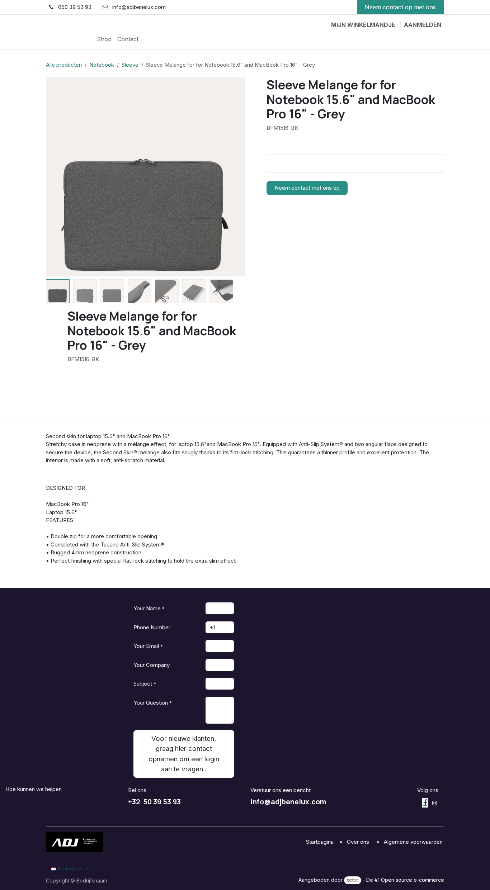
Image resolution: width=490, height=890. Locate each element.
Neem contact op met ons (400, 7)
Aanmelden (422, 24)
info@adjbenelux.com (288, 801)
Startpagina (320, 841)
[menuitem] (104, 39)
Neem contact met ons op (307, 187)
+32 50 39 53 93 (154, 801)
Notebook (101, 64)
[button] (56, 177)
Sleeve (130, 64)
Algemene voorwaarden (414, 841)
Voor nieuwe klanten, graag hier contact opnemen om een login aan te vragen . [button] (184, 753)
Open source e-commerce (412, 880)
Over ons (359, 841)
